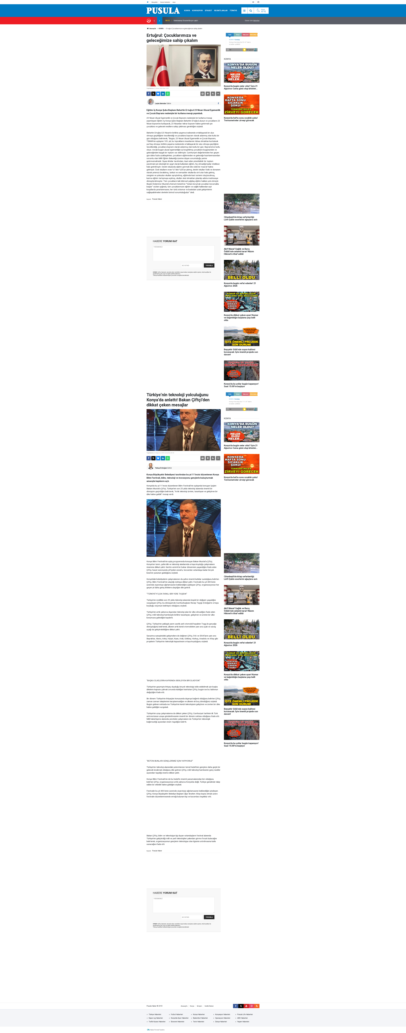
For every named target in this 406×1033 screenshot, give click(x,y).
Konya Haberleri (199, 1014)
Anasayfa (152, 28)
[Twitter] (153, 94)
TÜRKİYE (233, 10)
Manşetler (155, 2)
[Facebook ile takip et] (218, 103)
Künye (192, 1006)
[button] (208, 94)
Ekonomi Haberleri (177, 1022)
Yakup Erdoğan (161, 468)
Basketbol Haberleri (200, 1018)
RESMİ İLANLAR (221, 10)
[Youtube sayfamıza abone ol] (246, 1006)
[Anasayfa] (148, 2)
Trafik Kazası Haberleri (157, 1022)
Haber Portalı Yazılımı (157, 1030)
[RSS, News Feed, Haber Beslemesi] (256, 1006)
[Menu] (244, 11)
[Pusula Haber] (163, 10)
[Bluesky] (158, 94)
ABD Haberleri (242, 1018)
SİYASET (208, 10)
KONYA (187, 10)
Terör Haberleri (198, 1022)
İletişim (199, 1006)
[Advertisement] (184, 219)
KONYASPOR (197, 10)
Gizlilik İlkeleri (209, 1006)
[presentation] (154, 20)
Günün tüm (252, 21)
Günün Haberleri (165, 2)
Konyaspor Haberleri (222, 1014)
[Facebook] (149, 94)
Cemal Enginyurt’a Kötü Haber (185, 21)
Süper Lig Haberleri (156, 1018)
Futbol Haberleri (177, 1014)
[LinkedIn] (163, 94)
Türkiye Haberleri (155, 1014)
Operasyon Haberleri (222, 1018)
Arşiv (174, 2)
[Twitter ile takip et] (241, 1006)
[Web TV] (253, 2)
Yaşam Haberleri (243, 1022)
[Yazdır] (202, 94)
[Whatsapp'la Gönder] (168, 94)
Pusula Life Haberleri (245, 1014)
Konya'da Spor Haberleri (179, 1018)
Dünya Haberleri (221, 1022)
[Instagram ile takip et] (251, 1006)
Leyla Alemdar (160, 103)
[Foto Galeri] (258, 2)
